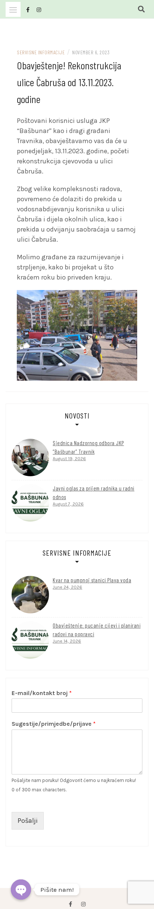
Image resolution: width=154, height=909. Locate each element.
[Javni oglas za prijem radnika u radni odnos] (30, 503)
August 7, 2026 (68, 504)
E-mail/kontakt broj (42, 693)
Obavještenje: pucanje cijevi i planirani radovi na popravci (97, 629)
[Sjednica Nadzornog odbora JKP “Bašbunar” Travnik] (30, 457)
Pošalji (28, 820)
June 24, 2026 (67, 587)
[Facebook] (70, 904)
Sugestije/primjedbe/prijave (54, 723)
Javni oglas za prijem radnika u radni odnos (94, 492)
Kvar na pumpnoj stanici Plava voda (92, 580)
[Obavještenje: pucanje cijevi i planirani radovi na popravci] (30, 640)
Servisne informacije (41, 52)
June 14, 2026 (67, 641)
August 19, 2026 (69, 458)
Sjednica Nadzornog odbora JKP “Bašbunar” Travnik (88, 447)
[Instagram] (83, 904)
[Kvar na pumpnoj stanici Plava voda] (30, 594)
